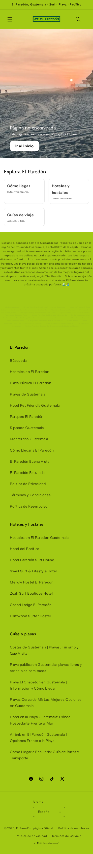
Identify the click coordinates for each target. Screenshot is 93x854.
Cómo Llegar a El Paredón (32, 450)
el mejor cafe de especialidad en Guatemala (45, 321)
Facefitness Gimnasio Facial (16, 315)
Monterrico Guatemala (29, 439)
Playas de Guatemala (27, 394)
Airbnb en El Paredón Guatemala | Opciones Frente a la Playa (38, 737)
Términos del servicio (67, 836)
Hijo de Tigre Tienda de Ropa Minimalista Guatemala (44, 307)
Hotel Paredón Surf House (32, 560)
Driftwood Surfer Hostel (30, 616)
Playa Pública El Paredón (30, 383)
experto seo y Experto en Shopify (64, 318)
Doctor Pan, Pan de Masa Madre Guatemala (49, 315)
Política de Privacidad (28, 484)
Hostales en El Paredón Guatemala (39, 537)
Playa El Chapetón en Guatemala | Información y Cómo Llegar (38, 685)
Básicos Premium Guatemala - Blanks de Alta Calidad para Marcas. (52, 326)
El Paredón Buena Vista (29, 461)
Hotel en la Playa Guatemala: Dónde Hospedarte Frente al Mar (40, 720)
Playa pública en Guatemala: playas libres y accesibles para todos (46, 667)
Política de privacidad (31, 836)
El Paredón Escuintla (27, 472)
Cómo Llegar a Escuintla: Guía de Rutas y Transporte (44, 755)
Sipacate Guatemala (27, 428)
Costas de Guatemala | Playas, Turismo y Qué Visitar (44, 650)
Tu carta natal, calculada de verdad (60, 323)
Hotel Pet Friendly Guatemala (35, 405)
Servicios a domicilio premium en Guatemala (29, 310)
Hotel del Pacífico (24, 549)
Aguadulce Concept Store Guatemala (75, 313)
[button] (9, 19)
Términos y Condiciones (30, 495)
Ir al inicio (24, 146)
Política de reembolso (73, 828)
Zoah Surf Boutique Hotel (31, 593)
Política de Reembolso (29, 506)
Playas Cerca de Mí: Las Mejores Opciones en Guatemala (46, 702)
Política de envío (49, 843)
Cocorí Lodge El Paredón (31, 605)
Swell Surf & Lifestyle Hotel (33, 571)
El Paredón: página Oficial (34, 828)
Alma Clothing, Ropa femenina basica (31, 318)
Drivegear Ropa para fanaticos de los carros (38, 313)
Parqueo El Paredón (26, 416)
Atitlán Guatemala (12, 307)
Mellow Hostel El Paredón (31, 582)
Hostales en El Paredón (29, 371)
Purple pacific (72, 321)
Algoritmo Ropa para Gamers (63, 310)
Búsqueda (18, 360)
